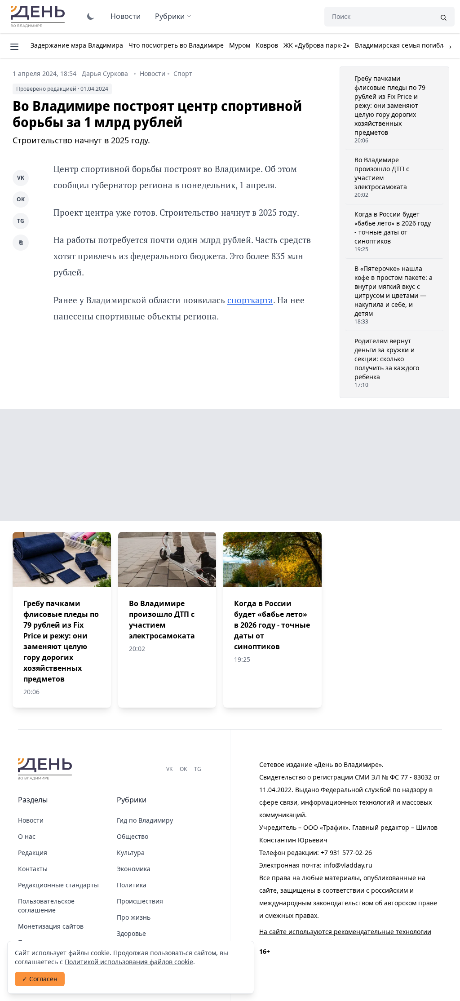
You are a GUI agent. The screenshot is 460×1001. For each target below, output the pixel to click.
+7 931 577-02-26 (346, 852)
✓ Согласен (40, 978)
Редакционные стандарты (58, 885)
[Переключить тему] (91, 16)
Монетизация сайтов (51, 926)
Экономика (133, 868)
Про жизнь (133, 917)
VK (20, 178)
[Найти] (443, 17)
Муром (239, 45)
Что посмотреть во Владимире (176, 45)
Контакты (33, 868)
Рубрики (170, 16)
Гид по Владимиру (145, 820)
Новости (126, 16)
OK (21, 199)
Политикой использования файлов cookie (129, 961)
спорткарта (250, 300)
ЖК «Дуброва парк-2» (316, 45)
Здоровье (131, 933)
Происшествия (140, 901)
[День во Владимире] (46, 769)
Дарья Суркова (105, 73)
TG (20, 221)
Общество (132, 836)
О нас (26, 836)
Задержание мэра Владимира (77, 45)
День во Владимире (39, 16)
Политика (131, 885)
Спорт (182, 73)
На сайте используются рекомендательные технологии (345, 931)
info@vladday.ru (347, 865)
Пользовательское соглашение (46, 905)
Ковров (267, 45)
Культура (131, 852)
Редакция (32, 852)
